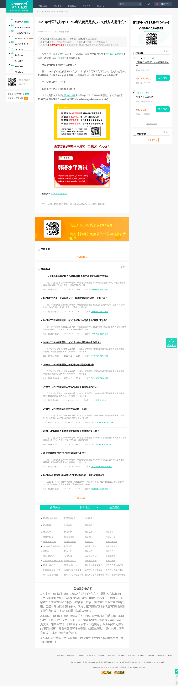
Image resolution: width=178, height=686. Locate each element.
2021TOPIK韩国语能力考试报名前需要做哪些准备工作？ (71, 431)
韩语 (53, 12)
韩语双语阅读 (111, 542)
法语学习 (68, 525)
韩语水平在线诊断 (144, 97)
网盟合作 (170, 655)
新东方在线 (39, 12)
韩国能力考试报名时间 (99, 489)
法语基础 (68, 556)
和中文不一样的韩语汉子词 (96, 42)
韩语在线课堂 (70, 560)
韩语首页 (43, 6)
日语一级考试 (49, 565)
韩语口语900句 (49, 542)
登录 (148, 4)
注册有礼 (165, 4)
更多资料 (81, 257)
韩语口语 (68, 546)
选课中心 (101, 6)
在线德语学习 (111, 556)
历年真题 (72, 6)
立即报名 (162, 78)
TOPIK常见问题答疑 (52, 546)
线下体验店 (91, 655)
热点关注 (161, 655)
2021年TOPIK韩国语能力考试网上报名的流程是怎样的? (71, 387)
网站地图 (151, 655)
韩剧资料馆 (110, 537)
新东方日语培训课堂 (72, 570)
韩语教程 (89, 542)
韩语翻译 (89, 537)
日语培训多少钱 (71, 565)
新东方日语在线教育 (114, 565)
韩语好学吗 (110, 560)
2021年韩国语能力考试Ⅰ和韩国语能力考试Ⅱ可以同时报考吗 (79, 276)
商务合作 (70, 655)
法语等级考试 (91, 556)
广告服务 (80, 655)
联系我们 (131, 655)
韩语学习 (89, 551)
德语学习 (47, 525)
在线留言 (111, 655)
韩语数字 (47, 532)
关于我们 (60, 655)
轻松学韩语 (48, 537)
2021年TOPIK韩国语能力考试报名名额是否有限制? (68, 364)
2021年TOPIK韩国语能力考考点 (103, 422)
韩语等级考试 (111, 546)
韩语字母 (109, 532)
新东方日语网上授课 (52, 570)
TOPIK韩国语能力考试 (59, 194)
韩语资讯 (57, 6)
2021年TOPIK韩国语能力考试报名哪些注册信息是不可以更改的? (75, 320)
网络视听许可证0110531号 (135, 662)
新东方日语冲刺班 (51, 575)
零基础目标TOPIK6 (18, 94)
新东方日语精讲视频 (93, 570)
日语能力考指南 (50, 518)
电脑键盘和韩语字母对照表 (95, 45)
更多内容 (81, 498)
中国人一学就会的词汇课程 (60, 42)
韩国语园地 (69, 537)
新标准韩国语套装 (18, 98)
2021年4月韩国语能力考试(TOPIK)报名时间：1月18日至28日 (73, 475)
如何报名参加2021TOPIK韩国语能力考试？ (64, 453)
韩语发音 (68, 551)
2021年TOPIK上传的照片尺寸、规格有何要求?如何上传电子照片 (75, 298)
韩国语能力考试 (113, 54)
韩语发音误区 (112, 45)
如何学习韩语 (70, 542)
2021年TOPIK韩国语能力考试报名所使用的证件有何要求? (72, 342)
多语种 (47, 12)
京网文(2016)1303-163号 (154, 662)
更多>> (123, 267)
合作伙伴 (121, 655)
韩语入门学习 (91, 546)
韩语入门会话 (91, 39)
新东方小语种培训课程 (115, 575)
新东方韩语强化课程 (93, 565)
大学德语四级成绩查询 (53, 560)
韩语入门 (86, 6)
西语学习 (89, 525)
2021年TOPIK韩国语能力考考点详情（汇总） (65, 409)
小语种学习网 (68, 95)
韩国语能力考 (70, 518)
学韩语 (46, 551)
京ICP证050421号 (78, 662)
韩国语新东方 (49, 556)
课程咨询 (171, 345)
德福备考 (89, 518)
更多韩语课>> (151, 124)
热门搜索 (114, 507)
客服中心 (101, 655)
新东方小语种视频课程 (94, 575)
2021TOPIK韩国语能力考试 (101, 445)
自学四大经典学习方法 (74, 45)
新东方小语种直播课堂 (73, 575)
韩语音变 (68, 532)
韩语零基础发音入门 (58, 39)
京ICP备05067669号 (92, 662)
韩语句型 (89, 532)
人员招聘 (141, 655)
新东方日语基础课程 (114, 570)
